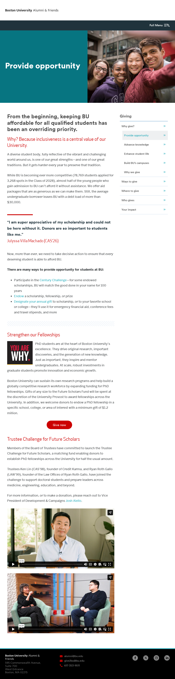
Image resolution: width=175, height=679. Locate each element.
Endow (19, 296)
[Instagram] (158, 657)
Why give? (128, 126)
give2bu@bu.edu (74, 660)
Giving (126, 116)
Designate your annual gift (33, 301)
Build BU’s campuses (136, 163)
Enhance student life (136, 153)
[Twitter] (147, 657)
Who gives (128, 200)
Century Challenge (53, 280)
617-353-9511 (72, 665)
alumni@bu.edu (73, 656)
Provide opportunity (136, 135)
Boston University (160, 10)
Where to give (130, 191)
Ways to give (129, 181)
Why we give (132, 172)
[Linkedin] (168, 657)
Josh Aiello (73, 501)
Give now (59, 425)
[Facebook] (136, 657)
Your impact (129, 209)
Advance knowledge (136, 144)
